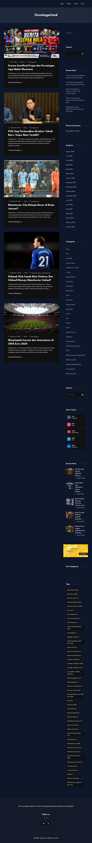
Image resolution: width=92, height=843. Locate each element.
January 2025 (70, 178)
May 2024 (69, 209)
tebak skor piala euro (73, 751)
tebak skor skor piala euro (75, 762)
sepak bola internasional (74, 721)
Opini (76, 3)
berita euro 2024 (72, 594)
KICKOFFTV (69, 33)
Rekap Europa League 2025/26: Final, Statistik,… (80, 530)
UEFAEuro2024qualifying (73, 364)
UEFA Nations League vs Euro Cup (74, 783)
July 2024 (69, 200)
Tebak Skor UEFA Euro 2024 (49, 838)
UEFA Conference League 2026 (75, 355)
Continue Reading (14, 82)
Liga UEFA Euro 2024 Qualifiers (73, 673)
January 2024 (70, 227)
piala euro (70, 700)
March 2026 (70, 173)
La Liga (68, 272)
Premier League (70, 304)
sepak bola (34, 273)
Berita (69, 3)
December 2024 (71, 182)
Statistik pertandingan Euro (74, 734)
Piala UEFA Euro (72, 708)
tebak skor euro (70, 332)
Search (69, 47)
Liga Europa (69, 281)
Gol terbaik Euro (72, 622)
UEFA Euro (70, 774)
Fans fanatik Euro (72, 614)
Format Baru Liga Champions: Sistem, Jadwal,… (79, 487)
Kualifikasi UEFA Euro (73, 659)
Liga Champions (71, 277)
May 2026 (69, 165)
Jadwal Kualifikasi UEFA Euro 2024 (74, 642)
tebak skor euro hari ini (74, 747)
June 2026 (69, 160)
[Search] (83, 393)
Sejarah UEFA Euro (72, 717)
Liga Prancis (69, 291)
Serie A (68, 314)
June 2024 (69, 204)
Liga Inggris (69, 286)
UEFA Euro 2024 (71, 360)
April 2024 (69, 213)
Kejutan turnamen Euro (74, 651)
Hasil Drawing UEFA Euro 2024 (74, 627)
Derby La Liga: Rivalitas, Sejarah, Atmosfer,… (79, 516)
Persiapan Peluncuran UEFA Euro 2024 (75, 695)
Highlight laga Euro (73, 637)
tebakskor (69, 337)
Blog (62, 3)
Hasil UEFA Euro (72, 633)
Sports (39, 273)
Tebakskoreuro (70, 341)
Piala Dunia (69, 300)
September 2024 (71, 196)
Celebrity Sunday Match (74, 602)
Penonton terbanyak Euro (74, 686)
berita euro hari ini (73, 598)
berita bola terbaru (73, 590)
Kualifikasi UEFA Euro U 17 (75, 667)
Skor (82, 3)
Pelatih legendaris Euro (74, 678)
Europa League (70, 263)
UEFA (67, 350)
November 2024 (71, 187)
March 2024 (70, 218)
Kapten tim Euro (72, 647)
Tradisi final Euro (72, 770)
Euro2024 (69, 258)
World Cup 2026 (71, 373)
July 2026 (69, 156)
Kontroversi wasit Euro (74, 655)
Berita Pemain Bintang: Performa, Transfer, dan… (80, 502)
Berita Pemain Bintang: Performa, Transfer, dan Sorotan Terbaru (73, 91)
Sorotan (68, 323)
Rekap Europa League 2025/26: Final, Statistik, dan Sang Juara (75, 109)
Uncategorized (32, 62)
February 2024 (70, 222)
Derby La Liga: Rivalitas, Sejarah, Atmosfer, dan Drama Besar (75, 100)
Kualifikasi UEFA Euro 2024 (75, 663)
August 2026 (70, 151)
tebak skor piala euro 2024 (73, 757)
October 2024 (70, 191)
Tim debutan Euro (72, 766)
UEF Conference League (73, 346)
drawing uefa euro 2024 (74, 606)
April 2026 (69, 169)
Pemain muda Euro (72, 682)
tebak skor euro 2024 (73, 743)
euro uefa (70, 610)
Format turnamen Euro (74, 618)
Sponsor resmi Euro (73, 725)
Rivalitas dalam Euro (73, 713)
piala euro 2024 (72, 704)
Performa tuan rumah (73, 690)
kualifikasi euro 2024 (72, 267)
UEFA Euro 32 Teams (73, 778)
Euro (67, 254)
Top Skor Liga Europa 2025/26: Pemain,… (79, 472)
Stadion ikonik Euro (73, 729)
